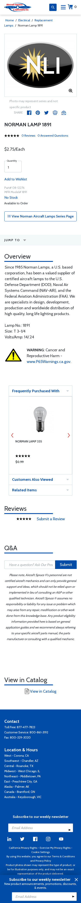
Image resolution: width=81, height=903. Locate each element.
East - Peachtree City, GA (20, 781)
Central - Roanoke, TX (18, 766)
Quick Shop (40, 463)
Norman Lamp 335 (28, 441)
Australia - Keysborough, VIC (22, 797)
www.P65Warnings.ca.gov (48, 361)
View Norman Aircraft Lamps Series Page (42, 216)
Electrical (24, 20)
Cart (75, 7)
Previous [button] (12, 435)
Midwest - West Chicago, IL (22, 771)
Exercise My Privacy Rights (55, 847)
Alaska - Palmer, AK (16, 787)
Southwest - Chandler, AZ (21, 761)
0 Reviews (28, 135)
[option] (40, 65)
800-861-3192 (39, 732)
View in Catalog (43, 691)
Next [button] (68, 435)
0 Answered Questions (53, 135)
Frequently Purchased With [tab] (35, 391)
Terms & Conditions (63, 856)
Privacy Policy (43, 860)
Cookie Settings (40, 852)
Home (9, 20)
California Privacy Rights (23, 847)
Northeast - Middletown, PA (22, 776)
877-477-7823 (26, 727)
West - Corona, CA (16, 756)
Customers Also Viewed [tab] (32, 479)
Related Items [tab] (24, 490)
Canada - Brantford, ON (19, 792)
